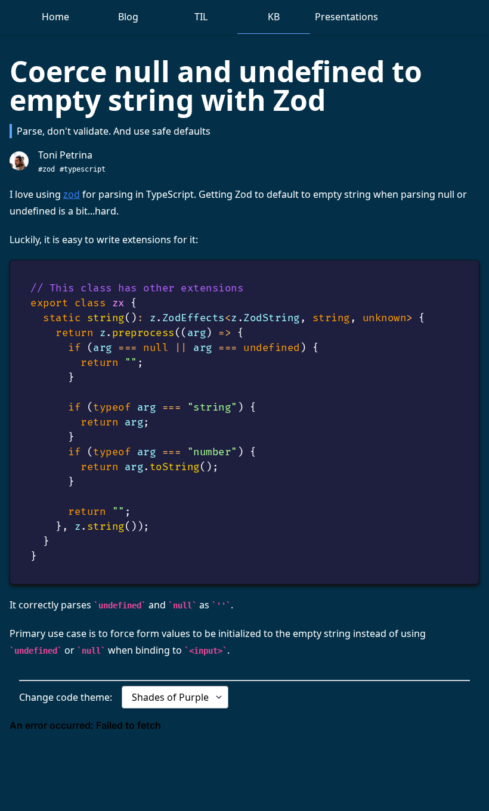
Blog (128, 16)
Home (55, 16)
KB (274, 16)
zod (71, 194)
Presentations (346, 16)
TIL (201, 16)
